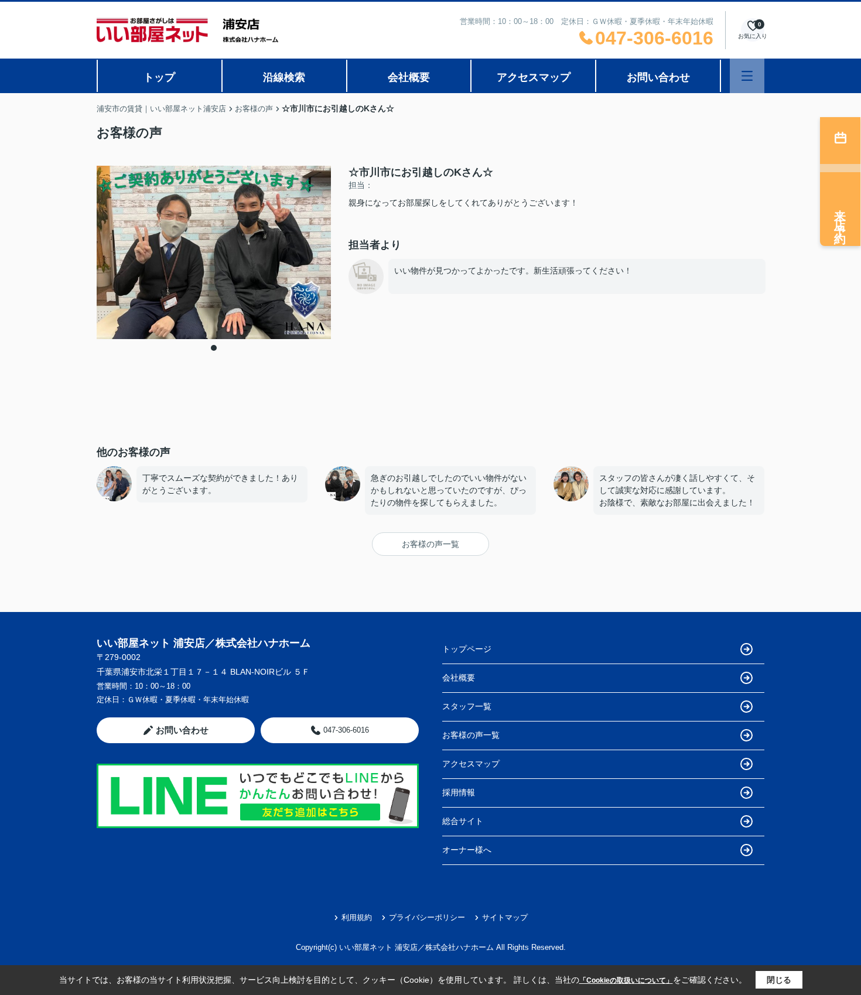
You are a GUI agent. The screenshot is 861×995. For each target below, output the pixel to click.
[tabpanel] (214, 253)
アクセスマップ (533, 77)
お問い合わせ (658, 77)
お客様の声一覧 (430, 544)
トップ (159, 77)
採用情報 (458, 792)
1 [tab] (214, 348)
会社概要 (409, 77)
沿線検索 (284, 77)
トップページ (466, 649)
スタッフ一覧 (466, 706)
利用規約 (356, 917)
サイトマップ (505, 917)
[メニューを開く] (747, 75)
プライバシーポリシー (427, 917)
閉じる (779, 979)
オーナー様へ (466, 849)
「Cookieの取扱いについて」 (626, 980)
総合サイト (462, 821)
